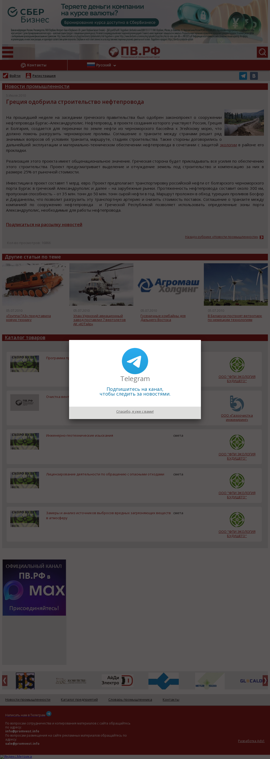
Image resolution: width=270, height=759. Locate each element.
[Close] (201, 340)
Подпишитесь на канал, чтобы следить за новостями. (135, 391)
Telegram (135, 378)
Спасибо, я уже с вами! (135, 411)
